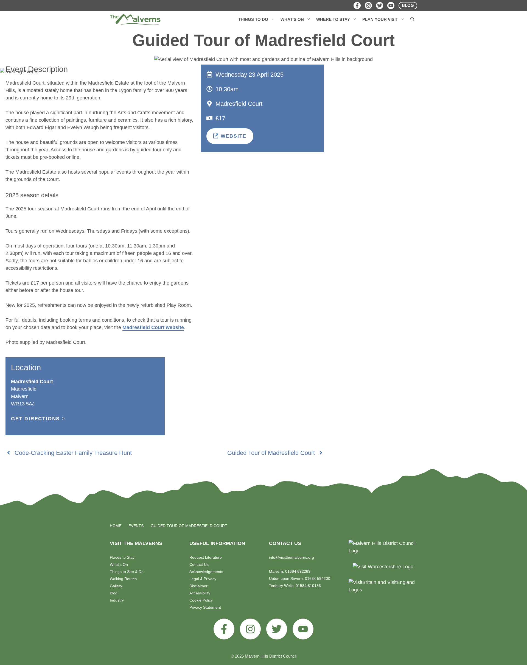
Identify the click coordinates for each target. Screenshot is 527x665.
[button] (273, 19)
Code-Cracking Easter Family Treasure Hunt (73, 452)
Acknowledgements (206, 571)
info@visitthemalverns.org (291, 557)
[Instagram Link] (368, 5)
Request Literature (205, 557)
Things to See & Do (127, 571)
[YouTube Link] (390, 5)
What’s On (292, 19)
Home (115, 526)
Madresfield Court (238, 103)
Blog (113, 593)
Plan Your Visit (380, 19)
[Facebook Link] (357, 5)
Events (136, 526)
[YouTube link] (303, 629)
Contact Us (199, 564)
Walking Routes (123, 579)
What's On (119, 564)
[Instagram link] (250, 629)
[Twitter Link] (379, 5)
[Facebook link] (224, 629)
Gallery (116, 586)
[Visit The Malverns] (135, 19)
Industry (117, 600)
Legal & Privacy (202, 579)
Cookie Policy (201, 600)
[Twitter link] (276, 629)
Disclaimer (198, 586)
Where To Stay (333, 19)
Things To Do (253, 19)
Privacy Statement (205, 607)
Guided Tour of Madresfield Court (271, 452)
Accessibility (199, 593)
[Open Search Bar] (412, 19)
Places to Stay (122, 557)
